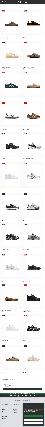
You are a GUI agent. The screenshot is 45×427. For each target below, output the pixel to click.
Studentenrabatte (16, 415)
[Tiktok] (18, 395)
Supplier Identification (32, 412)
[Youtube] (26, 395)
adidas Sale (4, 411)
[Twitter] (22, 395)
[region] (33, 414)
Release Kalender (5, 416)
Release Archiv (4, 418)
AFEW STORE (22, 2)
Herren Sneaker (4, 413)
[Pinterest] (30, 395)
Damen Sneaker (4, 414)
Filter (23, 7)
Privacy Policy (26, 412)
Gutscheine (4, 406)
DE (7, 1)
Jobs (14, 406)
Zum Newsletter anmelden (23, 388)
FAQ (11, 1)
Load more (22, 375)
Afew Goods (15, 412)
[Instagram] (15, 395)
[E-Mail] (33, 395)
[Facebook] (11, 395)
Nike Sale (3, 409)
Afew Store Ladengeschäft (15, 410)
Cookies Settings (33, 422)
